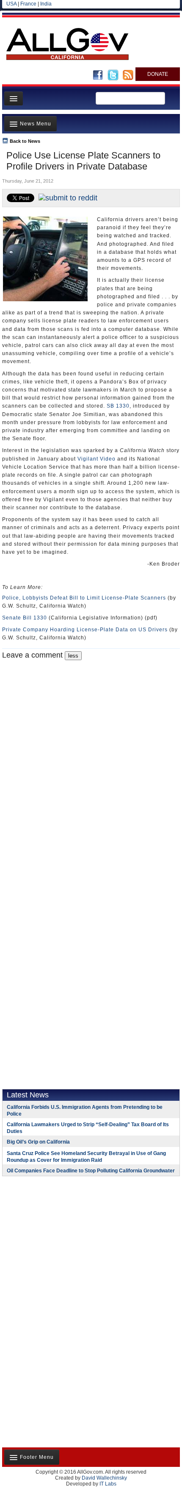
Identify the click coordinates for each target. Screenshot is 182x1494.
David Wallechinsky (104, 1478)
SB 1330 (118, 406)
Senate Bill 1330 (24, 618)
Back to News (25, 141)
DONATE (157, 74)
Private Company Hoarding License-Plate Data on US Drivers (85, 630)
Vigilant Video (96, 459)
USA (11, 4)
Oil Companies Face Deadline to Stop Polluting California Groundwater (91, 1171)
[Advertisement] (55, 1238)
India (46, 4)
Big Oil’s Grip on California (38, 1142)
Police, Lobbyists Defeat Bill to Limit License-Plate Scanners (84, 598)
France (28, 4)
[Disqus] (91, 766)
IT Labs (107, 1484)
